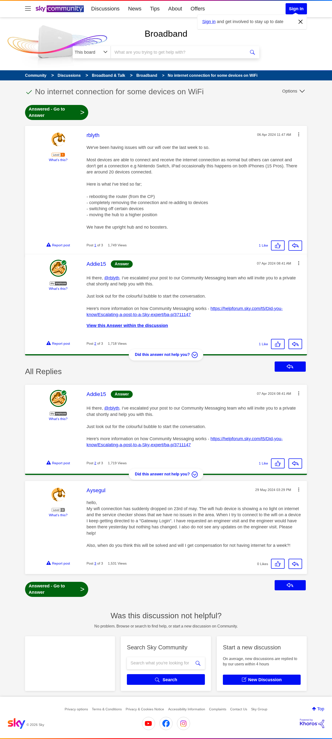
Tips (155, 9)
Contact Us (238, 709)
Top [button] (320, 708)
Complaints (217, 709)
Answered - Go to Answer (57, 112)
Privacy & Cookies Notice (145, 709)
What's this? (58, 160)
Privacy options (76, 709)
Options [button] (289, 91)
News (134, 9)
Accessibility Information (186, 709)
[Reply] (295, 246)
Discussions (105, 9)
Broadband (166, 34)
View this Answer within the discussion (127, 325)
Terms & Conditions (107, 709)
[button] (298, 134)
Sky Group (259, 709)
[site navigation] (28, 9)
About (175, 9)
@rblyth (111, 277)
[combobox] (178, 52)
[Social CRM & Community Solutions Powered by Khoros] (312, 723)
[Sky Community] (60, 8)
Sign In (296, 8)
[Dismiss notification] (301, 22)
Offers (198, 9)
